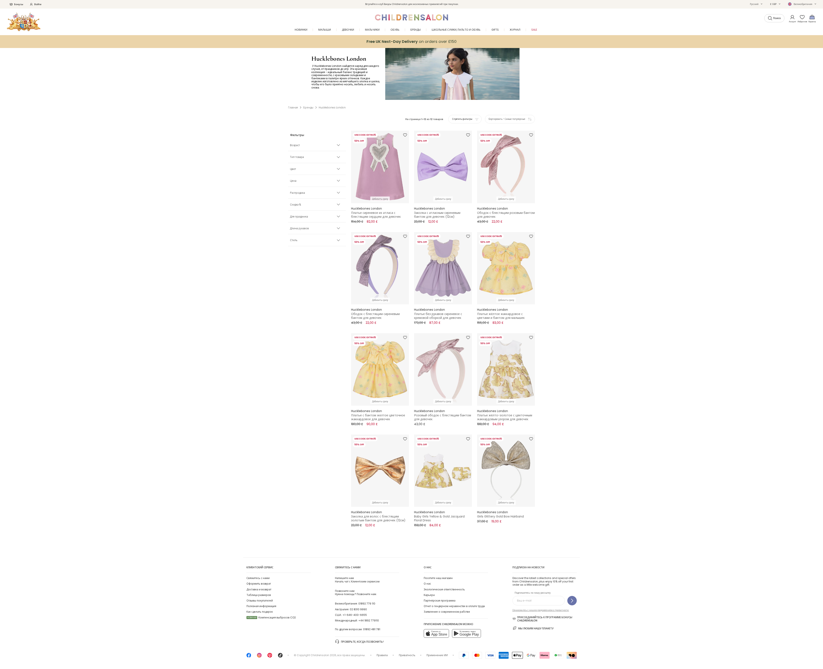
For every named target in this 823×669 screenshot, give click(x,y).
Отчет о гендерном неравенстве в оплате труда (454, 606)
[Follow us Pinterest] (269, 656)
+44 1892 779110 (368, 620)
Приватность (407, 655)
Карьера (429, 595)
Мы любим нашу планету (536, 628)
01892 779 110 (366, 603)
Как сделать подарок (259, 612)
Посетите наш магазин (438, 578)
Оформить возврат (258, 583)
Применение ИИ (437, 655)
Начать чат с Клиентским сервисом (357, 579)
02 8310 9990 (358, 609)
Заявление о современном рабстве (447, 612)
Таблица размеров (258, 595)
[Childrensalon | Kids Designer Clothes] (24, 21)
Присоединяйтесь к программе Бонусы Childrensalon (544, 619)
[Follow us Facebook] (248, 656)
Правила (382, 655)
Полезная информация (261, 606)
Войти (37, 4)
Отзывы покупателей (259, 600)
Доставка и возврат (258, 589)
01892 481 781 (371, 629)
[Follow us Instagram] (259, 656)
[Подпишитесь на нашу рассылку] (572, 600)
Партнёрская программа (439, 600)
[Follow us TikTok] (280, 656)
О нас (427, 583)
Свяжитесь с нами (258, 578)
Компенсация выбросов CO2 (271, 617)
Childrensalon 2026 (323, 655)
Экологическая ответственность (444, 589)
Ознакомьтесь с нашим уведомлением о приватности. (540, 610)
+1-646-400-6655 (354, 615)
